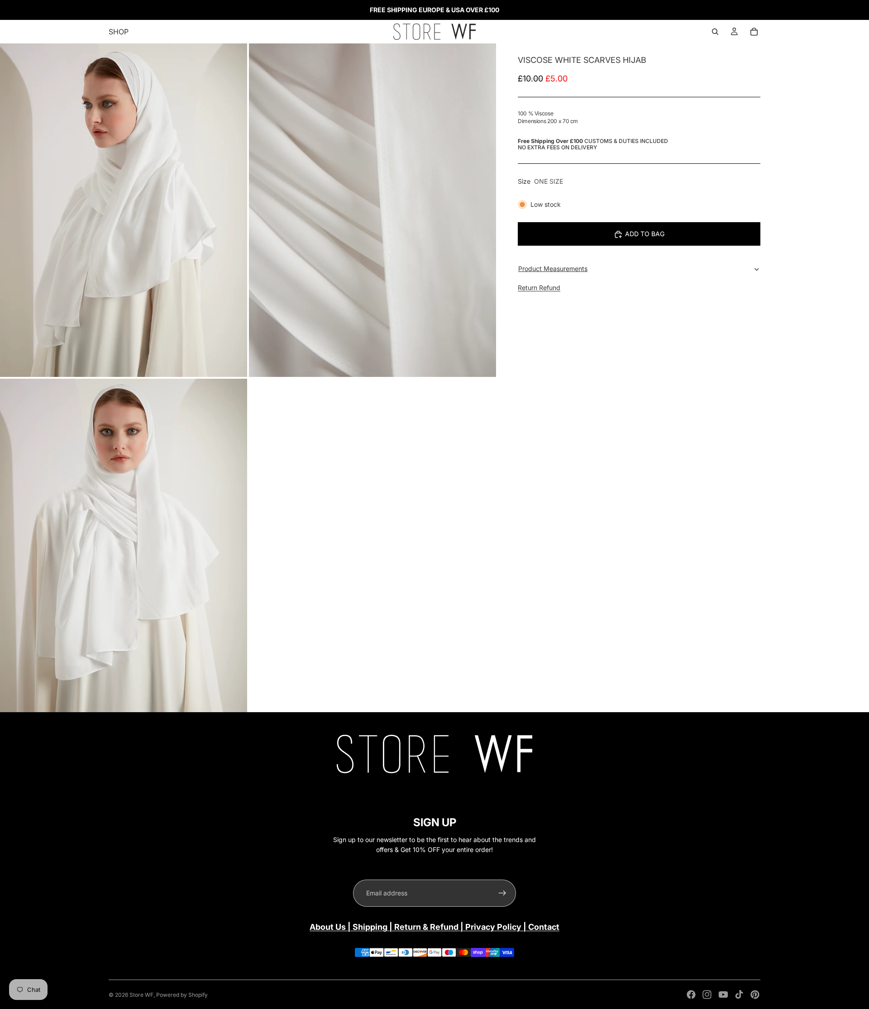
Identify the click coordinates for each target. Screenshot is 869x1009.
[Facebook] (691, 994)
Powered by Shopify (182, 994)
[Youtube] (723, 994)
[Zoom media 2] (372, 210)
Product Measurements (552, 268)
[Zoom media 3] (123, 545)
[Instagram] (707, 994)
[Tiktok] (739, 994)
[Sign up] (502, 893)
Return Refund (539, 288)
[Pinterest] (755, 994)
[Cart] (754, 32)
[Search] (715, 32)
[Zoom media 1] (123, 210)
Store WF (141, 994)
